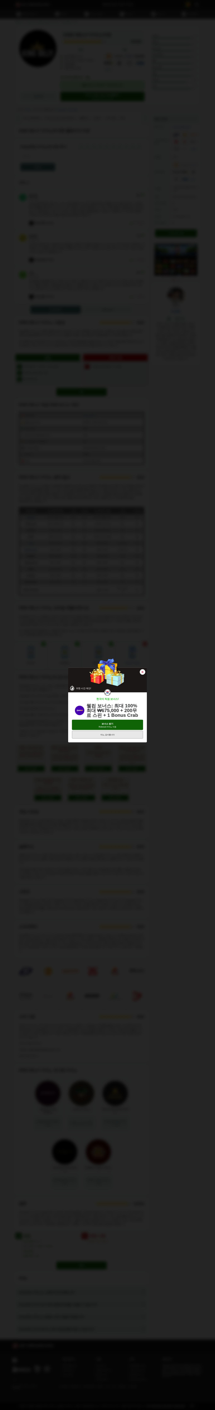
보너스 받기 (107, 725)
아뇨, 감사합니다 (107, 735)
